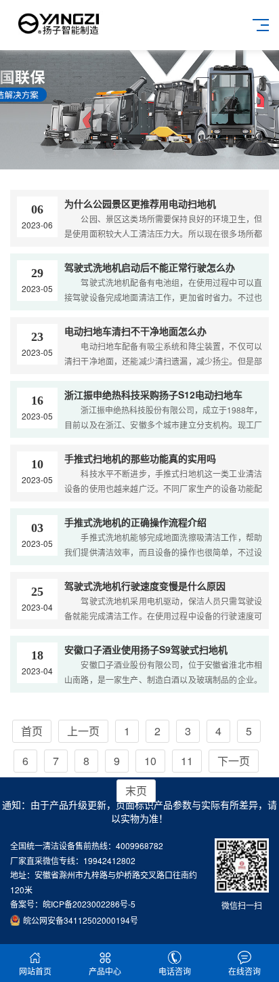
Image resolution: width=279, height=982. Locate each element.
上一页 (83, 731)
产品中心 (105, 971)
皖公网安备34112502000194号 (80, 920)
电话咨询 (174, 971)
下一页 (233, 761)
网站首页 (35, 971)
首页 (32, 731)
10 (150, 761)
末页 (136, 790)
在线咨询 (244, 971)
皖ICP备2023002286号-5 (89, 903)
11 (187, 761)
